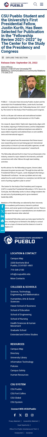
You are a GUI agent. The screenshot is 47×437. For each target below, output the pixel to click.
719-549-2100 (17, 270)
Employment (19, 433)
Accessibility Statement (30, 421)
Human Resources (19, 375)
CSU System (16, 402)
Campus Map (16, 258)
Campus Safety (17, 370)
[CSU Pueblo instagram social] (32, 415)
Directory (14, 353)
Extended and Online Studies (24, 334)
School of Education (20, 310)
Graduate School (18, 330)
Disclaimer (29, 433)
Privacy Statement (14, 421)
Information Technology (21, 362)
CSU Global (15, 398)
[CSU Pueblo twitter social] (20, 415)
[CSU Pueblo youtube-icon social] (26, 415)
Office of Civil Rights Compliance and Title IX (23, 429)
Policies (14, 366)
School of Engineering (20, 314)
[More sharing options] (2, 230)
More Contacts (17, 278)
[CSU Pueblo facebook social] (15, 415)
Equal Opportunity (23, 425)
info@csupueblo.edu (20, 274)
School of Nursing (19, 319)
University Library (18, 357)
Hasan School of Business (23, 306)
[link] (2, 206)
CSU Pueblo (16, 389)
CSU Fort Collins (18, 393)
